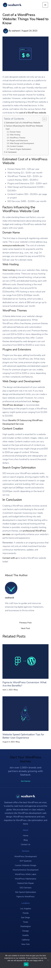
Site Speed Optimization (25, 892)
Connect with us (10, 558)
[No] (48, 960)
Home (25, 835)
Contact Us (25, 844)
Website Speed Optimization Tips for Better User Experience (23, 736)
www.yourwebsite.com (13, 245)
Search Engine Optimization (20, 149)
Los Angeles (25, 908)
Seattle (25, 935)
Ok (26, 964)
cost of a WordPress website (32, 112)
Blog (16, 690)
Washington (25, 926)
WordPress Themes (17, 138)
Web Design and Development (22, 143)
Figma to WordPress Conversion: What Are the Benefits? (24, 684)
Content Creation (16, 146)
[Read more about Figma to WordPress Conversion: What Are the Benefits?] (25, 661)
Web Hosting (15, 135)
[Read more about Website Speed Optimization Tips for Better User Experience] (25, 713)
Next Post (25, 628)
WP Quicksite (26, 861)
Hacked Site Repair (25, 883)
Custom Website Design (25, 865)
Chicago (25, 931)
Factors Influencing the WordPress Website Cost (24, 127)
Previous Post (25, 623)
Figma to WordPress (25, 896)
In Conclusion (11, 152)
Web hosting (8, 270)
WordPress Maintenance (25, 878)
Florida (25, 913)
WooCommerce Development (25, 869)
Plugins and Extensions (19, 140)
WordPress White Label (25, 874)
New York (25, 944)
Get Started (25, 781)
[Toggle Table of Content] (43, 119)
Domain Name (15, 132)
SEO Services (25, 887)
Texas (25, 922)
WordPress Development (25, 856)
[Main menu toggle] (45, 5)
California (25, 939)
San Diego (25, 917)
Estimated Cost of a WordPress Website (23, 122)
